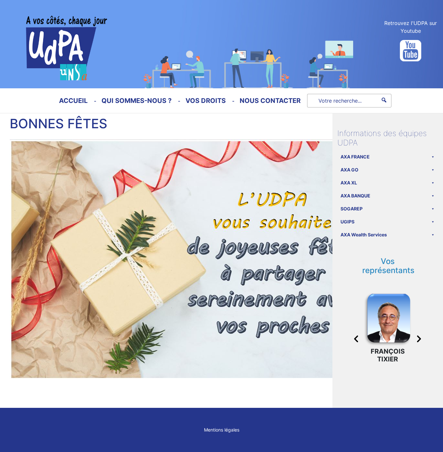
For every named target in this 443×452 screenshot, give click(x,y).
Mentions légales (221, 430)
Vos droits (206, 101)
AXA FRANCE (355, 156)
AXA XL (349, 182)
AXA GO (349, 169)
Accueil (73, 101)
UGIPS (347, 221)
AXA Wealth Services (364, 234)
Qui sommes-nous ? (137, 101)
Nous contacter (270, 101)
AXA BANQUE (355, 195)
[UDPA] (53, 40)
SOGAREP (352, 208)
